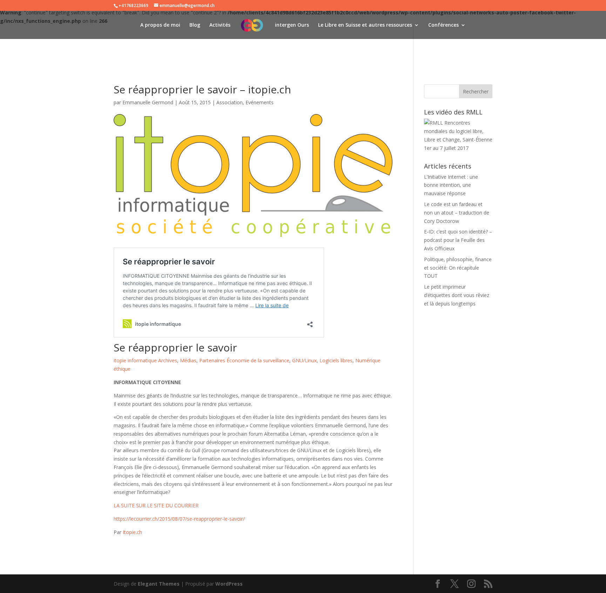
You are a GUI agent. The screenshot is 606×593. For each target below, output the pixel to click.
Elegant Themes (159, 583)
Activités (219, 25)
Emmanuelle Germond (147, 102)
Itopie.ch (132, 532)
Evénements (259, 102)
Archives (167, 360)
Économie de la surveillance (258, 360)
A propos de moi (160, 25)
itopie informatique (135, 360)
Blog (194, 25)
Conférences (443, 25)
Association (229, 102)
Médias (188, 360)
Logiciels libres (335, 360)
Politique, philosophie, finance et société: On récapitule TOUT (458, 267)
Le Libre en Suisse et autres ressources (365, 25)
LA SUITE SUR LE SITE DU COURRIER (156, 505)
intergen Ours (292, 25)
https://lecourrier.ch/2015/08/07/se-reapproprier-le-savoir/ (179, 518)
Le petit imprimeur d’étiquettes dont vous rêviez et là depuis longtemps (456, 295)
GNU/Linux (304, 360)
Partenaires (212, 360)
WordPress (229, 583)
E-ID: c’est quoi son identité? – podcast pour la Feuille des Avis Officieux (458, 240)
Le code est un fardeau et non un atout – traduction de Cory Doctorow (456, 212)
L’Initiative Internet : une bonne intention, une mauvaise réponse (451, 185)
